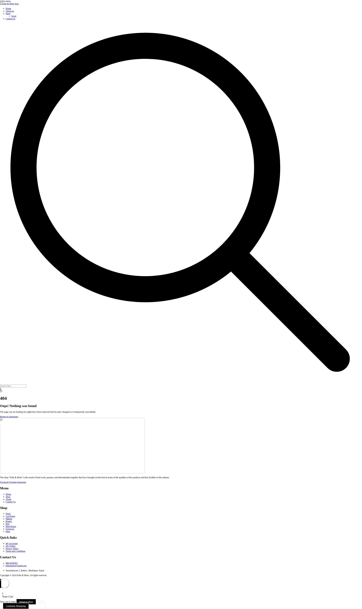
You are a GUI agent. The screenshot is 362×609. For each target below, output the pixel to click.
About (8, 499)
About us (10, 11)
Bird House (11, 526)
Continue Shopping (16, 605)
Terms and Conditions (15, 551)
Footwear (10, 529)
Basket (9, 521)
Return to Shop (26, 602)
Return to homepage (9, 416)
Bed (7, 524)
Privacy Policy (12, 548)
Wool (13, 16)
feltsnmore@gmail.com (16, 566)
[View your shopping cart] (1, 391)
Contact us (10, 19)
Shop (8, 13)
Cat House (10, 516)
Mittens (9, 519)
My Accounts (12, 543)
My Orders (10, 546)
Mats (8, 531)
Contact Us (11, 502)
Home (8, 8)
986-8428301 (12, 563)
